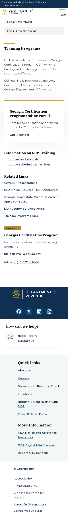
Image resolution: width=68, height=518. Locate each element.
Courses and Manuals (23, 159)
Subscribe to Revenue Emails (39, 386)
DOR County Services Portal (24, 208)
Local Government (19, 22)
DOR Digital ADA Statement (38, 445)
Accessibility (23, 478)
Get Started (19, 135)
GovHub (19, 497)
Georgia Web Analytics (28, 510)
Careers (23, 378)
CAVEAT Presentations (20, 183)
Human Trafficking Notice (30, 504)
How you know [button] (11, 5)
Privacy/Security (25, 485)
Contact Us (26, 341)
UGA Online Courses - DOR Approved (31, 190)
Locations (25, 394)
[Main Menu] (61, 12)
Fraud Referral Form (32, 414)
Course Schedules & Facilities (29, 164)
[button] (58, 31)
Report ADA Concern (33, 453)
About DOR (26, 370)
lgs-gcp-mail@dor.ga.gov (22, 254)
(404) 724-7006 (28, 262)
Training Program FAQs (21, 216)
